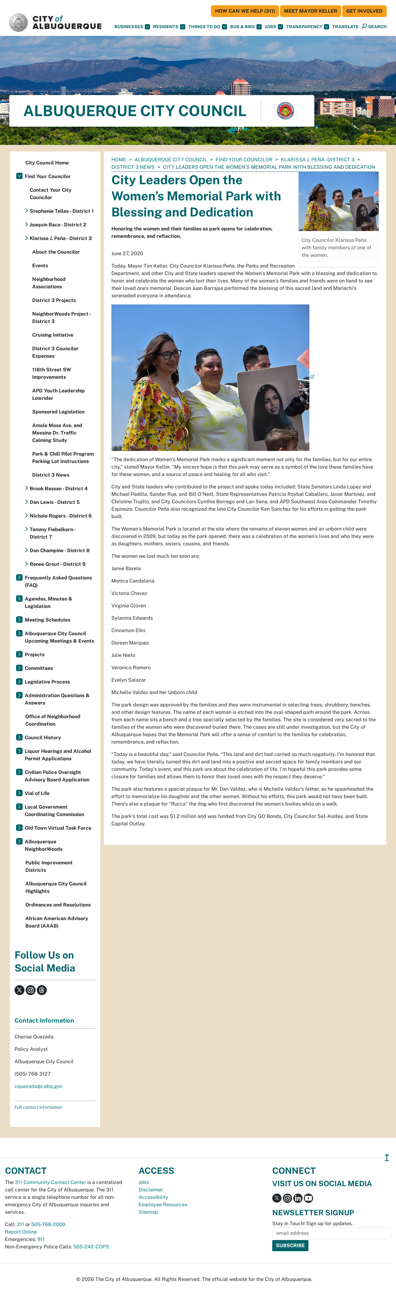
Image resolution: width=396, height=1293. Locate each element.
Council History (43, 737)
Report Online (21, 1232)
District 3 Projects (54, 300)
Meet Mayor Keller (310, 11)
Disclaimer (151, 1190)
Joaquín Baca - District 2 (58, 225)
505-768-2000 (48, 1224)
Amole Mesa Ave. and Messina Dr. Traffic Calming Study (57, 432)
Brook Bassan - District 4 (59, 488)
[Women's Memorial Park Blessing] (212, 377)
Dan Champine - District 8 (60, 550)
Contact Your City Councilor (50, 193)
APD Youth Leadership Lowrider (58, 394)
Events (40, 266)
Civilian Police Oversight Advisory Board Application (57, 776)
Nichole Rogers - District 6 (61, 516)
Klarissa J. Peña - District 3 (318, 160)
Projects (35, 654)
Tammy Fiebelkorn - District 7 (52, 533)
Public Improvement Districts (49, 866)
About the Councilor (56, 252)
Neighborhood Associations (49, 283)
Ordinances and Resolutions (58, 905)
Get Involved (364, 11)
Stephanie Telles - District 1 (62, 211)
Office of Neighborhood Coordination (52, 720)
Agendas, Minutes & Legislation (48, 602)
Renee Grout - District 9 (58, 564)
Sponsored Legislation (58, 412)
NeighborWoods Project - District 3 (61, 317)
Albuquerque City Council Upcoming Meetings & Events (59, 637)
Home (118, 160)
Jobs (270, 26)
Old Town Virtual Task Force (58, 828)
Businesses (128, 26)
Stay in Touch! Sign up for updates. (312, 1223)
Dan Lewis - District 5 (55, 502)
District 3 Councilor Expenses (55, 352)
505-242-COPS (91, 1247)
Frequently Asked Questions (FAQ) (58, 581)
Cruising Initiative (52, 335)
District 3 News (133, 167)
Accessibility (153, 1197)
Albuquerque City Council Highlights (56, 887)
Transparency (304, 26)
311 (20, 1224)
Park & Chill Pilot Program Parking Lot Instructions (63, 457)
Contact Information (44, 1020)
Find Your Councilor (244, 160)
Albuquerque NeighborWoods (43, 845)
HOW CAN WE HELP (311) (245, 11)
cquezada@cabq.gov (38, 1086)
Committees (39, 668)
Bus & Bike (242, 26)
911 (41, 1239)
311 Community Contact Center (50, 1182)
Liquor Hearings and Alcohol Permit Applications (58, 755)
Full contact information (38, 1107)
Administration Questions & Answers (57, 699)
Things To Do (204, 26)
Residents (166, 26)
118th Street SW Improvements (51, 373)
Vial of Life (37, 793)
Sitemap (148, 1212)
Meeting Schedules (47, 620)
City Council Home (47, 163)
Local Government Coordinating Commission (54, 810)
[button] (345, 27)
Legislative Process (47, 682)
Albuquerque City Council (171, 160)
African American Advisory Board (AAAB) (56, 922)
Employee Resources (163, 1205)
